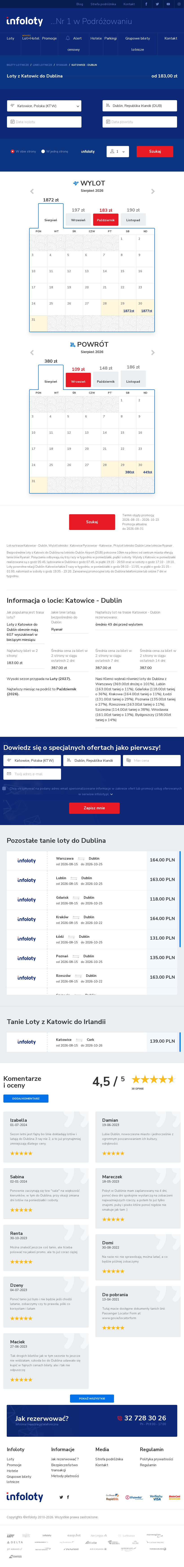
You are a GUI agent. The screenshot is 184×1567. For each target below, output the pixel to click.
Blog (80, 4)
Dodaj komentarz (25, 1098)
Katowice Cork (75, 1039)
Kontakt (170, 38)
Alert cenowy (75, 44)
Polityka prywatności (156, 1459)
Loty (10, 38)
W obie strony (26, 151)
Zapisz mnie (94, 808)
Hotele (96, 38)
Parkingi (110, 38)
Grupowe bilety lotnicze (137, 44)
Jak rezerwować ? (65, 1459)
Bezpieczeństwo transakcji (64, 1468)
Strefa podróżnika (103, 4)
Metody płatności (65, 1476)
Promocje (49, 38)
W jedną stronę (57, 151)
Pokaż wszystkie (92, 1398)
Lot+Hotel (30, 37)
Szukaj (92, 522)
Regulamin (148, 1465)
